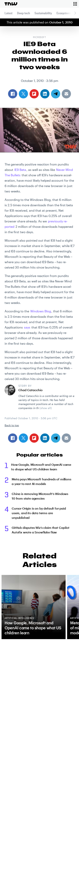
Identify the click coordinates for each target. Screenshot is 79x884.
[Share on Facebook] (12, 438)
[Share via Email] (66, 438)
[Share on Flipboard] (34, 438)
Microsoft (39, 37)
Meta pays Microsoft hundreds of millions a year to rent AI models (41, 481)
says (27, 327)
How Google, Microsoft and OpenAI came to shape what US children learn (41, 467)
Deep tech (23, 13)
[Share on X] (23, 438)
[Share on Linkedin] (44, 438)
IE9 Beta (20, 169)
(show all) (46, 408)
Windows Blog (40, 311)
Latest (8, 13)
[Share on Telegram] (55, 438)
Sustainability (43, 13)
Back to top (12, 425)
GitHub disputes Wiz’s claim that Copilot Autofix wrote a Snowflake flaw (40, 530)
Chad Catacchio (30, 390)
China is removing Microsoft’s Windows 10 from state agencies (40, 496)
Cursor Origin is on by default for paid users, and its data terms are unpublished (39, 512)
